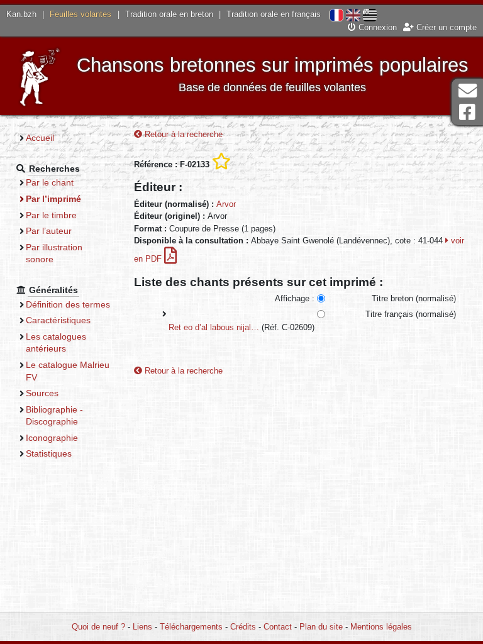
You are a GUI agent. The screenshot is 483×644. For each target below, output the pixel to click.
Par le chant (50, 182)
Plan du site (321, 626)
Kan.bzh (21, 14)
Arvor (226, 204)
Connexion (376, 27)
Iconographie (52, 438)
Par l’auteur (49, 231)
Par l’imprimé (53, 199)
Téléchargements (191, 626)
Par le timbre (51, 215)
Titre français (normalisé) (410, 314)
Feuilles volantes (80, 14)
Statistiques (49, 453)
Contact (278, 626)
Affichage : (294, 298)
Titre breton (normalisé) (414, 298)
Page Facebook (467, 112)
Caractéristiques (58, 320)
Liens (142, 626)
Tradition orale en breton (169, 14)
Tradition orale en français (273, 14)
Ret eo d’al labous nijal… (214, 327)
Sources (42, 393)
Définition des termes (68, 304)
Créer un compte (445, 27)
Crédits (243, 626)
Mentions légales (381, 626)
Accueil (40, 138)
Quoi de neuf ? (98, 626)
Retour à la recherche (182, 134)
